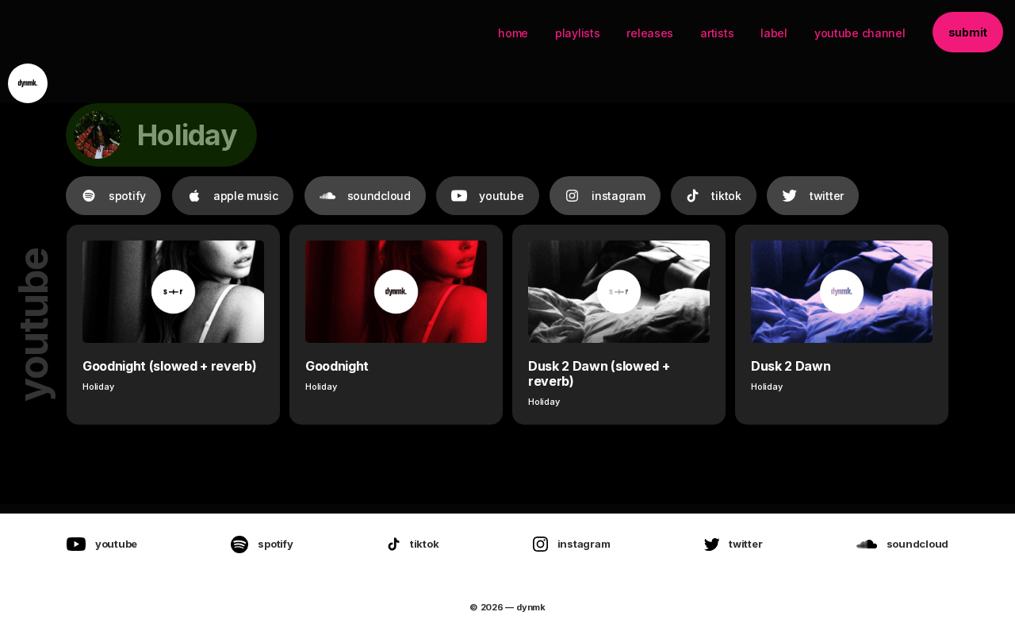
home (513, 33)
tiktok (726, 195)
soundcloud (379, 195)
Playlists (577, 33)
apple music (245, 195)
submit (967, 32)
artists (716, 33)
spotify (127, 195)
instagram (618, 195)
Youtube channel (860, 33)
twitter (827, 195)
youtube (501, 195)
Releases (649, 33)
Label (773, 33)
